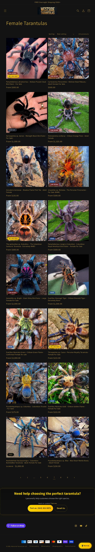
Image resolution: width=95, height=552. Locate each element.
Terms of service (70, 546)
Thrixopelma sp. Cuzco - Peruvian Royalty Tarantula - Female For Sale (68, 353)
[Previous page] (21, 477)
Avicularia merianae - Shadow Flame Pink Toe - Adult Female (26, 191)
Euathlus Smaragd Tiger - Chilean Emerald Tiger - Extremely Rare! (67, 299)
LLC (26, 546)
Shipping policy (57, 546)
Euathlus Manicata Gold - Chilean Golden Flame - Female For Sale (66, 408)
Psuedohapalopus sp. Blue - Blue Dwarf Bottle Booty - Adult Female (68, 462)
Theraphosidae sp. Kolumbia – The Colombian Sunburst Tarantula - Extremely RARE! (24, 245)
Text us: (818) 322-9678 (40, 508)
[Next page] (74, 477)
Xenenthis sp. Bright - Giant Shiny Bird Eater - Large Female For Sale (26, 299)
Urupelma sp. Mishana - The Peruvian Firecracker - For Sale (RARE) (67, 191)
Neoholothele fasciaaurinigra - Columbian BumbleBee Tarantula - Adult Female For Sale (23, 462)
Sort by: (52, 34)
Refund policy (45, 546)
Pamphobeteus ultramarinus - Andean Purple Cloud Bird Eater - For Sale (26, 83)
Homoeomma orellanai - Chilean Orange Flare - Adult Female (68, 137)
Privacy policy (34, 546)
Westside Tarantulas (18, 546)
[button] (5, 10)
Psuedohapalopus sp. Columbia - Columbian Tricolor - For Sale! (26, 408)
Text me (54, 503)
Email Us (61, 508)
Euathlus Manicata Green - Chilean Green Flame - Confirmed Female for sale (25, 353)
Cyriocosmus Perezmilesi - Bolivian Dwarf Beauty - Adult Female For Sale (67, 83)
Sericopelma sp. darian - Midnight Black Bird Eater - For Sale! (26, 137)
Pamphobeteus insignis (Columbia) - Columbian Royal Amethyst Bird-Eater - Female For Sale (66, 245)
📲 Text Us (85, 546)
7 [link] (54, 477)
